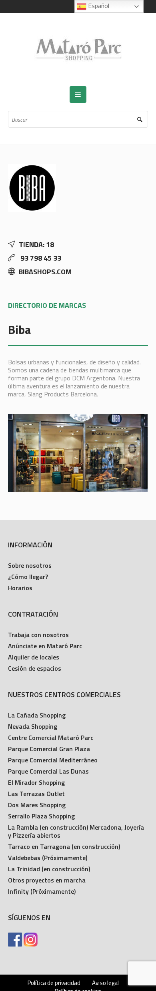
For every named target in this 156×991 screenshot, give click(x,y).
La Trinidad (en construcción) (49, 869)
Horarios (20, 588)
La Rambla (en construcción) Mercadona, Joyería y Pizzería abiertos (76, 831)
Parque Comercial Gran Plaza (49, 749)
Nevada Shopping (32, 726)
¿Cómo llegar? (28, 576)
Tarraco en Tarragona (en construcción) (64, 846)
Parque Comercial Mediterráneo (53, 760)
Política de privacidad (54, 983)
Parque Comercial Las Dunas (48, 771)
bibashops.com (45, 271)
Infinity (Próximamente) (42, 891)
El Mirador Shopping (36, 782)
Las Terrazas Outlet (36, 793)
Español (97, 5)
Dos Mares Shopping (37, 805)
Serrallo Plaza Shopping (41, 816)
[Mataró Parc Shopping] (78, 49)
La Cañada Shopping (37, 715)
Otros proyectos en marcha (47, 880)
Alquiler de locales (33, 657)
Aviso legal (105, 983)
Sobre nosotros (30, 565)
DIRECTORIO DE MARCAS (47, 305)
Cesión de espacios (34, 668)
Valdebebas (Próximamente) (47, 857)
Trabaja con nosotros (38, 634)
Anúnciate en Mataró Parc (45, 646)
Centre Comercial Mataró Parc (50, 737)
